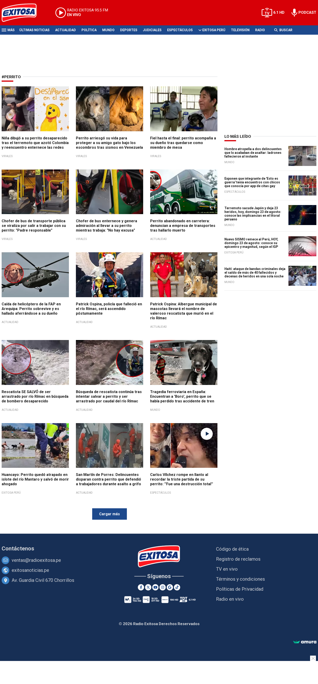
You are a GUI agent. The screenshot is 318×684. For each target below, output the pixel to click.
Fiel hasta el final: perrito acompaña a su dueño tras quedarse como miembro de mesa (183, 143)
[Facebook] (141, 587)
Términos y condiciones (240, 579)
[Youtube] (155, 587)
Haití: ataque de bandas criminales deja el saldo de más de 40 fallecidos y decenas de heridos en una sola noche (254, 272)
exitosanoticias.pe (30, 570)
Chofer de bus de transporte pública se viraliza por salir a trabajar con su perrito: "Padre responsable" (34, 225)
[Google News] (170, 587)
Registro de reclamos (238, 559)
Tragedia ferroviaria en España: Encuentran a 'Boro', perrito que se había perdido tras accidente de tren (182, 396)
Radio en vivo (230, 599)
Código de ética (232, 549)
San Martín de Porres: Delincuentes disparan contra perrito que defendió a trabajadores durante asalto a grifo (108, 479)
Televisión (240, 30)
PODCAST (307, 12)
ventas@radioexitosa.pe (36, 560)
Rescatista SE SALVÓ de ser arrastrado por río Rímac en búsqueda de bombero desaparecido (35, 396)
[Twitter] (148, 587)
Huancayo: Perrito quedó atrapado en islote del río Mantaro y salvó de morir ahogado (35, 479)
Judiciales (152, 30)
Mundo (108, 30)
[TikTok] (177, 587)
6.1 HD (278, 12)
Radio (260, 30)
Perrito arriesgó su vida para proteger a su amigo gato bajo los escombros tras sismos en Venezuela (109, 143)
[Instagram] (162, 587)
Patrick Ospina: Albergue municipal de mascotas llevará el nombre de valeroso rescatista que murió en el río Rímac (183, 311)
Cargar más (109, 514)
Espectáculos (180, 30)
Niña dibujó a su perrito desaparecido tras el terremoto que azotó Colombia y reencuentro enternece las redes (35, 143)
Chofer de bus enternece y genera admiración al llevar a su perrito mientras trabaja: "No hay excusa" (106, 225)
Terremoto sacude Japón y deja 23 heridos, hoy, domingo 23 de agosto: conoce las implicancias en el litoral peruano (252, 213)
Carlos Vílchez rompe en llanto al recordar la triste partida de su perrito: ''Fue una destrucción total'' (181, 479)
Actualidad (65, 30)
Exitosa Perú (213, 30)
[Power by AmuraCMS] (304, 642)
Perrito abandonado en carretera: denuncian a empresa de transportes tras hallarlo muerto (182, 225)
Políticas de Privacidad (239, 589)
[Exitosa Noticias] (23, 12)
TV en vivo (227, 569)
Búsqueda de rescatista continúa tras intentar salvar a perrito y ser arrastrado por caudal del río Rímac (109, 396)
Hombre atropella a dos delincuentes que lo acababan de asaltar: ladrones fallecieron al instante (253, 152)
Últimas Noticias (34, 30)
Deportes (128, 30)
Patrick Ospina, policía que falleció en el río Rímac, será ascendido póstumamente (109, 309)
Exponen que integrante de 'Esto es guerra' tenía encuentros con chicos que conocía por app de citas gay (252, 182)
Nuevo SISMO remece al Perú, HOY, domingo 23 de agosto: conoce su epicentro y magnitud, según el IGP (251, 243)
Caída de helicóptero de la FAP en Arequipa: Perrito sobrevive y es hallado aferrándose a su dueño (31, 309)
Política (89, 30)
